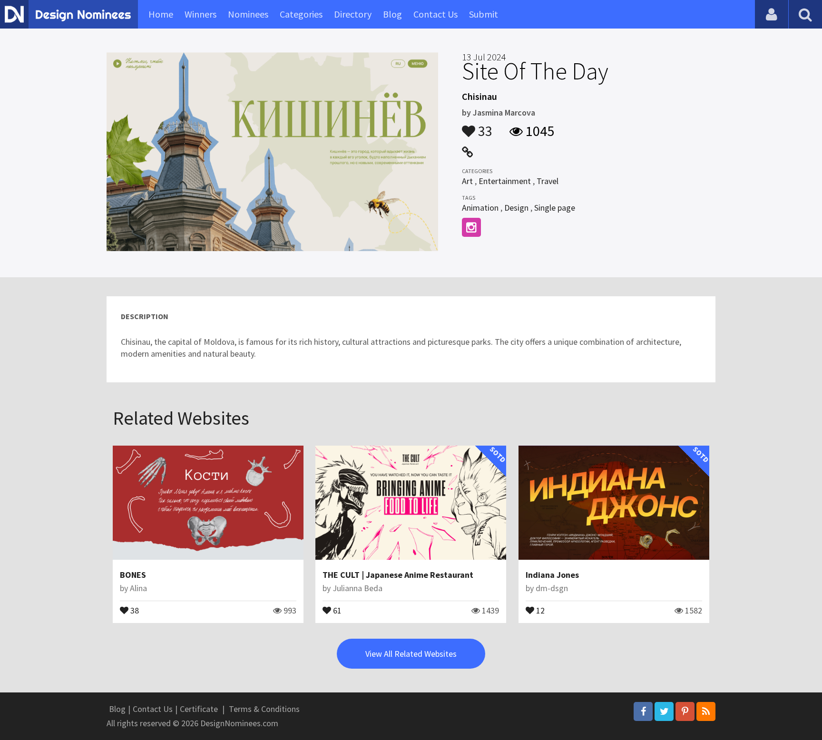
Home (160, 14)
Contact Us (435, 14)
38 (133, 609)
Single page (554, 207)
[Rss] (705, 711)
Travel (547, 180)
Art (467, 180)
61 (336, 609)
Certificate (199, 708)
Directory (353, 14)
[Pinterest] (685, 711)
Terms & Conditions (264, 708)
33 (483, 126)
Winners (200, 14)
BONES (133, 574)
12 (539, 609)
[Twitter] (664, 711)
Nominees (248, 14)
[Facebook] (643, 711)
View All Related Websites (411, 653)
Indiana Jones (552, 574)
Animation (480, 207)
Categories (301, 14)
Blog (392, 14)
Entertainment (505, 180)
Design (516, 207)
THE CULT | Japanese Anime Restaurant (398, 574)
